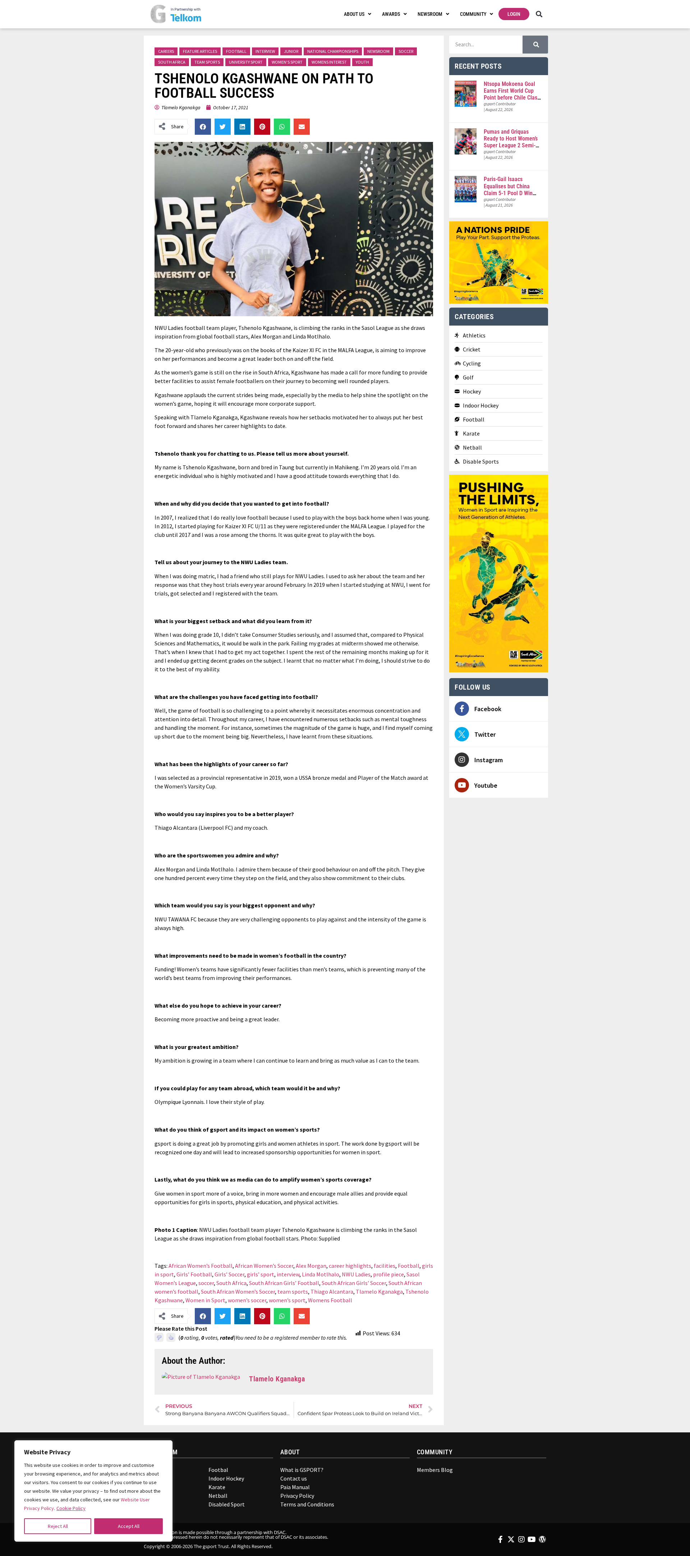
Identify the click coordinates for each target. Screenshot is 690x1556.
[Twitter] (462, 734)
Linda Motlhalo (320, 1274)
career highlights (350, 1265)
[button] (539, 14)
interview (288, 1274)
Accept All (128, 1526)
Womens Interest (329, 62)
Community (473, 14)
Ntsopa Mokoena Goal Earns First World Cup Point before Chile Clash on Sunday (512, 94)
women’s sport (287, 1300)
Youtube (485, 785)
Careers (166, 51)
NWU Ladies (356, 1274)
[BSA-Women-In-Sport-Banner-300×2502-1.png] (498, 301)
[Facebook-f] (500, 1539)
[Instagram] (462, 759)
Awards (391, 14)
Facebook (487, 709)
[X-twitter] (511, 1539)
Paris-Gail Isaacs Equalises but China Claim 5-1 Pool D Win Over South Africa (508, 189)
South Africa (171, 62)
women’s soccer (247, 1300)
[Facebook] (462, 708)
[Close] (162, 1449)
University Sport (246, 62)
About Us (354, 14)
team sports (292, 1291)
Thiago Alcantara (331, 1291)
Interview (265, 51)
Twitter (485, 734)
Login (513, 14)
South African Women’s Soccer (238, 1291)
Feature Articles (200, 51)
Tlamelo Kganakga (379, 1291)
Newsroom (430, 14)
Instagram (488, 760)
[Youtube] (462, 785)
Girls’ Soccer (229, 1274)
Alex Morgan (311, 1265)
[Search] (535, 45)
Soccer (406, 51)
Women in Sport (205, 1300)
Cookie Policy (71, 1508)
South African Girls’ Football (284, 1282)
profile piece (388, 1274)
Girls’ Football (194, 1274)
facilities (384, 1265)
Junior (291, 51)
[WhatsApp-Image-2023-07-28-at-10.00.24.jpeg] (498, 670)
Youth (362, 62)
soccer (206, 1282)
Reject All (58, 1526)
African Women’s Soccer (264, 1265)
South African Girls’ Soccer (354, 1282)
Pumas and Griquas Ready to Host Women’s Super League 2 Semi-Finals (511, 142)
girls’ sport (260, 1274)
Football (236, 51)
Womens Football (330, 1300)
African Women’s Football (201, 1265)
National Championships (332, 51)
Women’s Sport (287, 62)
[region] (93, 1491)
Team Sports (207, 62)
